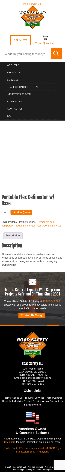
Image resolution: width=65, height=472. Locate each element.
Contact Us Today (31, 315)
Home (7, 397)
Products (13, 72)
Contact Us (15, 108)
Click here (9, 442)
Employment (15, 101)
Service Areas (41, 401)
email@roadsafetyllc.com (36, 377)
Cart (10, 115)
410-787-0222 (50, 301)
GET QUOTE (20, 40)
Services (13, 79)
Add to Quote (22, 212)
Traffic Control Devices (48, 225)
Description (13, 235)
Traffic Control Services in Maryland (24, 448)
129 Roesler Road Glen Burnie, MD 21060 (32, 370)
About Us (13, 65)
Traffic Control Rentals (23, 86)
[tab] (13, 235)
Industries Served (19, 94)
